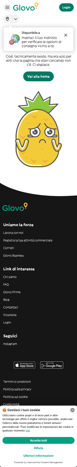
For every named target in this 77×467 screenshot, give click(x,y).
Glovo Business (13, 255)
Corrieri (8, 248)
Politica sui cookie (15, 397)
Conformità (11, 404)
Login (7, 322)
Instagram (10, 344)
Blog (6, 299)
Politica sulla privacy (17, 389)
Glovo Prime (12, 292)
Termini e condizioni (17, 381)
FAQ (6, 284)
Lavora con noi (13, 233)
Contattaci (10, 307)
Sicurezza (9, 315)
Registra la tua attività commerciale (27, 240)
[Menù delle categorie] (7, 7)
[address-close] (66, 35)
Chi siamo (10, 277)
